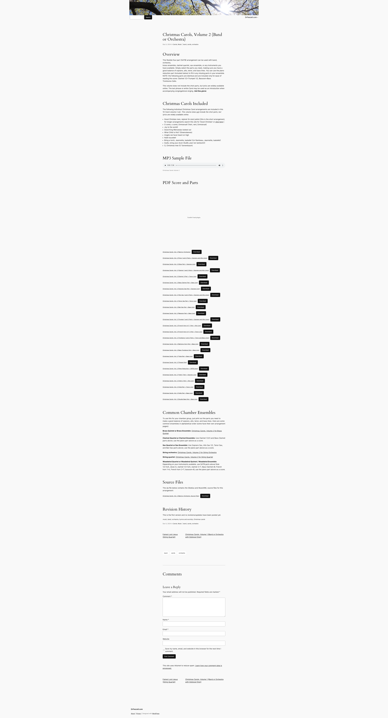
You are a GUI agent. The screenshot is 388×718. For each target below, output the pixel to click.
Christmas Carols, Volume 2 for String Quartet (194, 457)
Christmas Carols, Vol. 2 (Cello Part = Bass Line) (178, 393)
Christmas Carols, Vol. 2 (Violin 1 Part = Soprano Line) (179, 374)
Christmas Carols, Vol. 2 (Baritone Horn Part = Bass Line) (180, 344)
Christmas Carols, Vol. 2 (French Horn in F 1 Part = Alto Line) (182, 325)
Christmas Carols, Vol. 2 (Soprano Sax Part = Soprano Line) (181, 288)
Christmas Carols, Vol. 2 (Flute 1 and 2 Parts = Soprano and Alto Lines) (185, 258)
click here (219, 122)
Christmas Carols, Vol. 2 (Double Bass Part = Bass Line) (180, 399)
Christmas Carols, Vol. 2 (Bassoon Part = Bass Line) (179, 313)
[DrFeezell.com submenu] (257, 17)
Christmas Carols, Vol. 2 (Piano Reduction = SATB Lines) (180, 368)
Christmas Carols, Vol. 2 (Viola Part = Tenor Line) (178, 387)
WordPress (155, 713)
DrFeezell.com (251, 17)
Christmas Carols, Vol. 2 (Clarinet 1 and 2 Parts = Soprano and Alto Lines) (186, 270)
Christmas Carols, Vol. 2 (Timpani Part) (175, 362)
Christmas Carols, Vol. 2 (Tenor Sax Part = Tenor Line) (180, 301)
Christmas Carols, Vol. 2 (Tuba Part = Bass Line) (178, 356)
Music (180, 44)
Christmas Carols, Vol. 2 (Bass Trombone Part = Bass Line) (181, 350)
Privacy (138, 713)
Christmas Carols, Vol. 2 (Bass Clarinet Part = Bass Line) (180, 282)
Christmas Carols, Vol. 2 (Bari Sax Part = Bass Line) (179, 307)
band (185, 44)
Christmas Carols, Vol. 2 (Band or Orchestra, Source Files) (181, 496)
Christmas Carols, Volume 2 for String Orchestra (197, 452)
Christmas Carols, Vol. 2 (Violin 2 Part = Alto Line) (178, 381)
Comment (167, 596)
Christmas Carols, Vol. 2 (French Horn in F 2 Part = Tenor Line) (182, 331)
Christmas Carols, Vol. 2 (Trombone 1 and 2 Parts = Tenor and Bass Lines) (186, 338)
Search (148, 17)
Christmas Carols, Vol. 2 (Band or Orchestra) (177, 252)
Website (166, 639)
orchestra (195, 44)
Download (196, 252)
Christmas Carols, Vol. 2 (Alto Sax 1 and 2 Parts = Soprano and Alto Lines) (186, 295)
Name (166, 620)
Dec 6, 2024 (167, 44)
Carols (175, 44)
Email (165, 629)
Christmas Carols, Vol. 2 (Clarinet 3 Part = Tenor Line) (179, 276)
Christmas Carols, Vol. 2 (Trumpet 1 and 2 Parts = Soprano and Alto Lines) (186, 319)
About (133, 713)
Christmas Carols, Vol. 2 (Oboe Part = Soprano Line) (179, 264)
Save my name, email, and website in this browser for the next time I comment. (193, 650)
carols (189, 44)
